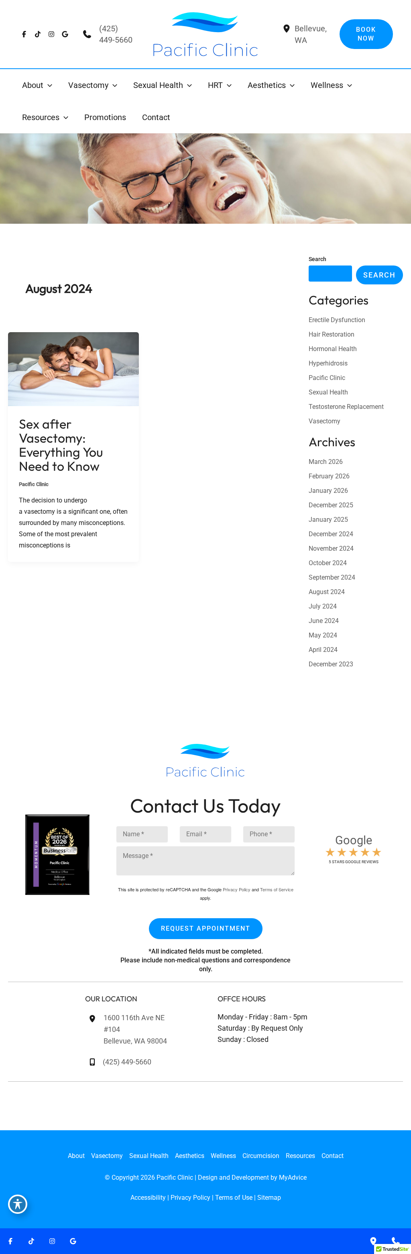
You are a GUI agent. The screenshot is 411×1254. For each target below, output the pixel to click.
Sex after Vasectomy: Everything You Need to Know (61, 445)
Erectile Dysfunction (337, 320)
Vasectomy (324, 421)
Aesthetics (189, 1156)
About (76, 1156)
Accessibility (148, 1197)
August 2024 (327, 592)
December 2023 (331, 664)
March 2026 (326, 462)
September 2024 (332, 577)
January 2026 (328, 490)
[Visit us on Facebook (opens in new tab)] (24, 34)
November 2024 (331, 548)
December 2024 (331, 534)
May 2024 (323, 635)
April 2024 (323, 650)
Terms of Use (233, 1197)
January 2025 (328, 519)
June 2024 (324, 621)
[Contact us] (395, 1241)
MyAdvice (293, 1177)
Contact (332, 1156)
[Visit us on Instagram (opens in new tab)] (51, 34)
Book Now (366, 34)
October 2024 (328, 563)
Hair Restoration (331, 334)
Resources (300, 1156)
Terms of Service (276, 889)
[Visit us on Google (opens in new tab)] (65, 34)
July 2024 (323, 606)
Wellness (223, 1156)
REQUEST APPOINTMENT (205, 928)
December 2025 (331, 505)
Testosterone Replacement (346, 407)
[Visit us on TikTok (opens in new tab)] (38, 34)
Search (317, 259)
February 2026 (329, 476)
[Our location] (373, 1241)
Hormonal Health (333, 349)
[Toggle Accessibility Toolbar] (17, 1204)
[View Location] (287, 29)
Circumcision (260, 1156)
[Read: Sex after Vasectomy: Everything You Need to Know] (73, 368)
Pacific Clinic (34, 484)
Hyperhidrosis (328, 363)
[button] (47, 85)
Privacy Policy (236, 889)
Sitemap (269, 1197)
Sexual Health (328, 392)
